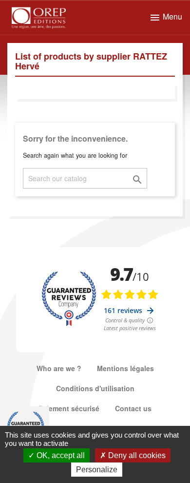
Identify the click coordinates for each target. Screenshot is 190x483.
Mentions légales (125, 368)
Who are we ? (59, 368)
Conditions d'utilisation (95, 388)
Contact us (133, 408)
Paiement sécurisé (68, 408)
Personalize (96, 469)
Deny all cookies (136, 455)
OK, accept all (60, 455)
